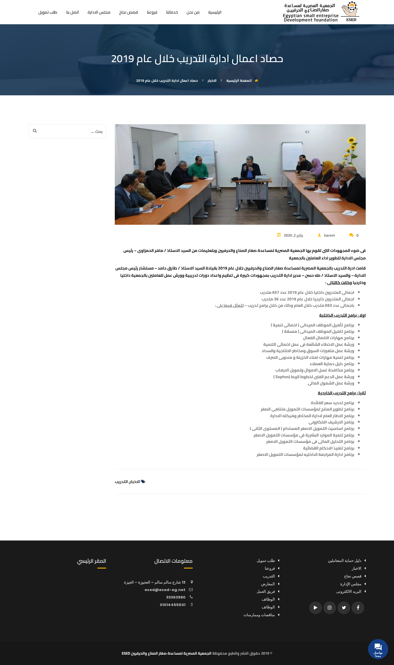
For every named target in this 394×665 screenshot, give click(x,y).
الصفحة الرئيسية (239, 80)
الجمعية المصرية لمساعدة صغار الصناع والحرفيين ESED (166, 653)
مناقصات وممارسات (259, 615)
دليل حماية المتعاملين (344, 560)
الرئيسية (215, 13)
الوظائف (268, 599)
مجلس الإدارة (350, 584)
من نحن (193, 13)
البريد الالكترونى (348, 591)
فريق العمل (266, 591)
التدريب (121, 481)
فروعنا (152, 13)
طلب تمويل (47, 13)
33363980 (175, 597)
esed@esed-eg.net (165, 589)
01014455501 (172, 605)
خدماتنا (172, 13)
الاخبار (135, 481)
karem (329, 235)
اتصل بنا (72, 13)
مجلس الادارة (99, 13)
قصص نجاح (128, 13)
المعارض (268, 584)
